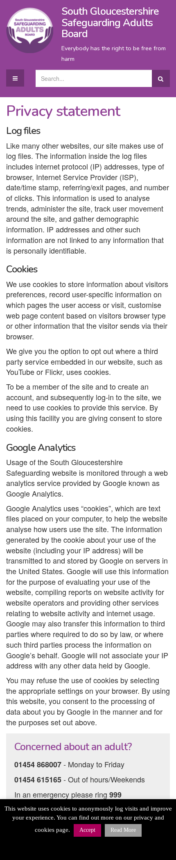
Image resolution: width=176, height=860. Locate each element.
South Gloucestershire (110, 22)
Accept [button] (87, 830)
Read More (123, 830)
